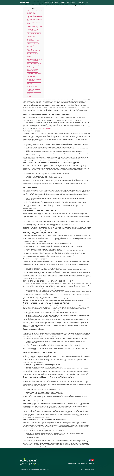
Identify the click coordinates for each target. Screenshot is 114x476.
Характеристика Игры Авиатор (34, 57)
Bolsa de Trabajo (63, 2)
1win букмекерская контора (44, 128)
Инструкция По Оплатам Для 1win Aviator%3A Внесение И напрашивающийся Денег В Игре (35, 52)
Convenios (56, 2)
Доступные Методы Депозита (34, 25)
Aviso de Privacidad (38, 464)
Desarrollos (51, 2)
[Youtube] (92, 460)
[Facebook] (90, 460)
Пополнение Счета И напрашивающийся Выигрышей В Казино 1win (34, 38)
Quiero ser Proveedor (71, 2)
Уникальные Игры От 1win (33, 40)
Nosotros (46, 2)
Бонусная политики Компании (34, 32)
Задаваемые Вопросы (32, 13)
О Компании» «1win (31, 90)
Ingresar (87, 2)
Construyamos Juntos (80, 2)
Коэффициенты (30, 17)
